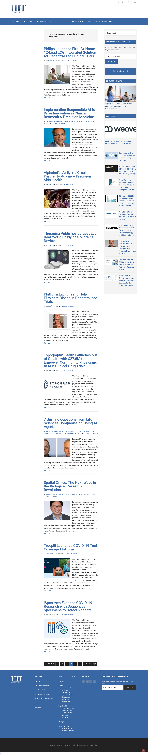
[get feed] (119, 3)
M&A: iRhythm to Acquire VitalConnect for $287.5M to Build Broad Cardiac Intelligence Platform (126, 185)
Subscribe (38, 707)
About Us (37, 681)
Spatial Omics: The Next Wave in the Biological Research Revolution (70, 486)
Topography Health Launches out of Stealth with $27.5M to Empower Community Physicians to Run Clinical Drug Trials (70, 360)
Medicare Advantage (68, 731)
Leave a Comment (71, 60)
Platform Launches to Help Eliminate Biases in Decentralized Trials (70, 298)
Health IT (61, 686)
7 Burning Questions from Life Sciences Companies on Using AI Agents (70, 423)
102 (85, 664)
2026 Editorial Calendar (42, 686)
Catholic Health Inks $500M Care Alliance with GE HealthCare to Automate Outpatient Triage (127, 264)
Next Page (92, 664)
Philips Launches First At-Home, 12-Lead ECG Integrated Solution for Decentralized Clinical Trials (70, 52)
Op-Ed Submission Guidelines (44, 698)
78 (71, 664)
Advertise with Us (40, 690)
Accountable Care (67, 728)
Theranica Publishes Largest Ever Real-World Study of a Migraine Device (71, 237)
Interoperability (66, 692)
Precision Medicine (67, 713)
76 (62, 664)
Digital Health (62, 706)
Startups (61, 722)
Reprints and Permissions (42, 694)
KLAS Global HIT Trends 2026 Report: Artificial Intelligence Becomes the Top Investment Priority (126, 280)
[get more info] (135, 3)
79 (75, 664)
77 (67, 664)
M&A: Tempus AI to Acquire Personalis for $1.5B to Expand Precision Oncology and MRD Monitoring (127, 230)
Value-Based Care (63, 726)
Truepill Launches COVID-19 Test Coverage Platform (70, 547)
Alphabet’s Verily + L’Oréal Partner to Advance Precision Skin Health (67, 176)
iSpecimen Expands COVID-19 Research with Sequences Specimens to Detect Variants (68, 606)
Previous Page (49, 664)
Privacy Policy (93, 745)
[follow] (123, 3)
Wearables (65, 717)
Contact (37, 703)
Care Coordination (67, 688)
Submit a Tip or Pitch (120, 71)
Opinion (61, 681)
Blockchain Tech (67, 710)
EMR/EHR (65, 690)
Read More (47, 98)
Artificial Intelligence (68, 708)
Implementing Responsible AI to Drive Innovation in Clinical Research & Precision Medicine (69, 113)
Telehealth (65, 715)
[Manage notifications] (143, 750)
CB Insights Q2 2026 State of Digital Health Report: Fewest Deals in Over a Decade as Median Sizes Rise (127, 201)
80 (80, 664)
